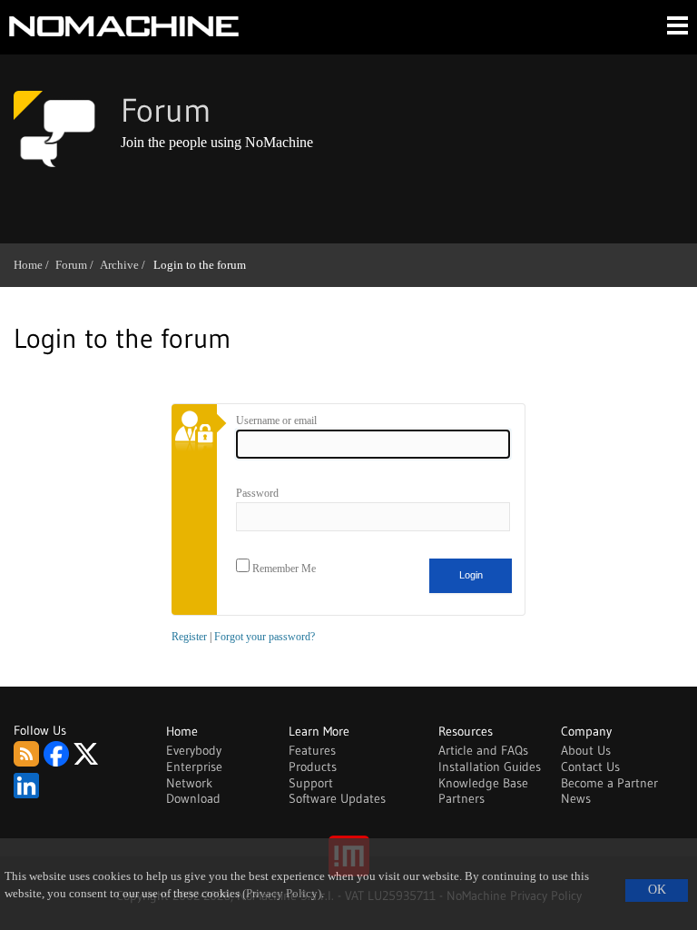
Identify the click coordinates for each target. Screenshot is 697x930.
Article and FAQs (483, 750)
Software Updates (337, 798)
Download (193, 798)
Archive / (126, 265)
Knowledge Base (483, 783)
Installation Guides (489, 766)
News (576, 798)
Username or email (276, 420)
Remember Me (283, 568)
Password (257, 493)
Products (313, 766)
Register (189, 636)
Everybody (193, 750)
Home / (34, 265)
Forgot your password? (264, 636)
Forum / (77, 265)
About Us (586, 750)
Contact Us (590, 766)
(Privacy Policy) (281, 893)
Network (189, 783)
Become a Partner (609, 783)
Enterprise (194, 766)
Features (312, 750)
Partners (461, 798)
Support (311, 783)
